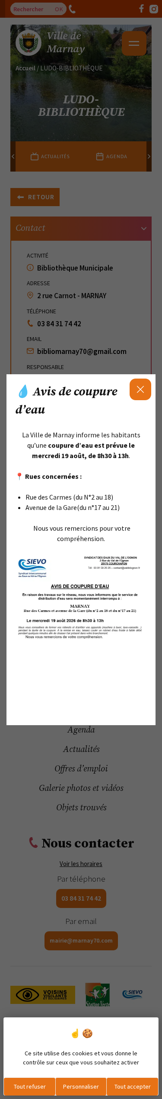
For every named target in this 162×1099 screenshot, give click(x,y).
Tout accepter (132, 1086)
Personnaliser (81, 1086)
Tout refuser (30, 1086)
